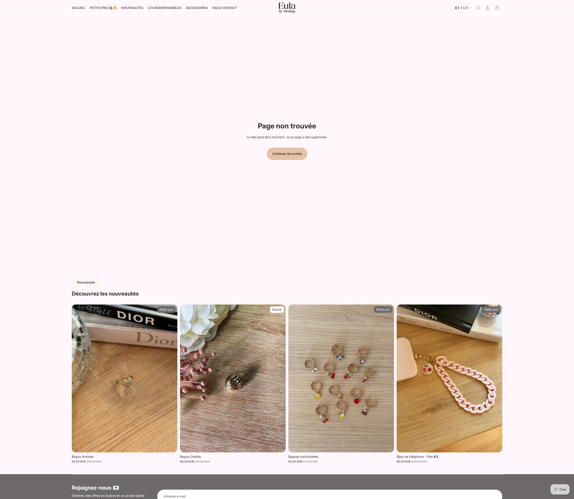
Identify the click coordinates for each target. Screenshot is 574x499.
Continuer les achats (287, 154)
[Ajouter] (170, 445)
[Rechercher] (478, 8)
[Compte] (487, 8)
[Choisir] (387, 445)
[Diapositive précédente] (78, 378)
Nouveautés (86, 282)
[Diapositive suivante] (170, 378)
